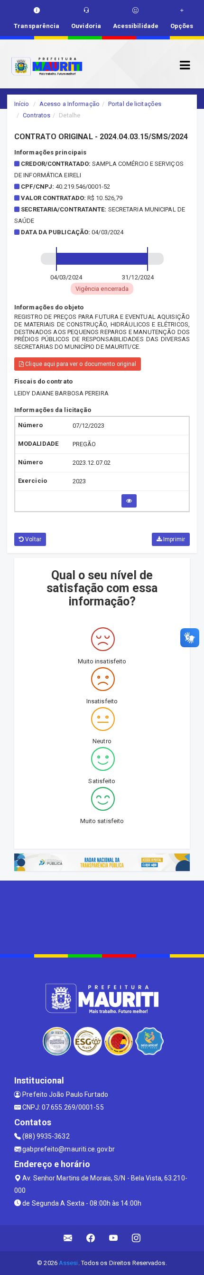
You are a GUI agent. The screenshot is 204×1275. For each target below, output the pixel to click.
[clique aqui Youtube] (113, 1238)
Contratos (36, 115)
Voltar (32, 539)
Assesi (68, 1262)
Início (21, 103)
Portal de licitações (134, 103)
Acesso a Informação (69, 103)
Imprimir (173, 539)
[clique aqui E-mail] (68, 1238)
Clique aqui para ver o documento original (80, 364)
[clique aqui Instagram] (136, 1238)
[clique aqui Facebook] (91, 1238)
